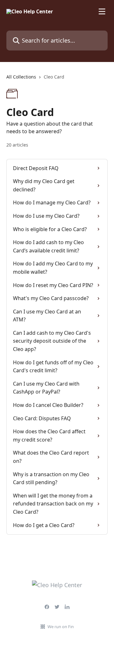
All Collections (21, 77)
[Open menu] (102, 11)
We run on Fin (61, 626)
